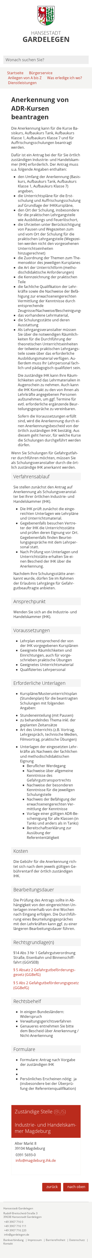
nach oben (76, 1186)
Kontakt (8, 1243)
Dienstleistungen (22, 82)
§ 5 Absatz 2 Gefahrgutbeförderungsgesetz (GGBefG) (44, 972)
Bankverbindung (13, 1240)
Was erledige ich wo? (64, 77)
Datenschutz (77, 1240)
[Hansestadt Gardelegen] (46, 1221)
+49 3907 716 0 (13, 1222)
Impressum (35, 1240)
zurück (52, 1186)
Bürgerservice (40, 72)
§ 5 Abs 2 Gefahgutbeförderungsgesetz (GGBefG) (46, 985)
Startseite (15, 72)
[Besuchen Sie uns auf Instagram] (88, 49)
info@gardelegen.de (16, 1234)
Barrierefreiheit (55, 1240)
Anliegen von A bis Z (25, 77)
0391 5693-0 (25, 1154)
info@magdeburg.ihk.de (35, 1160)
